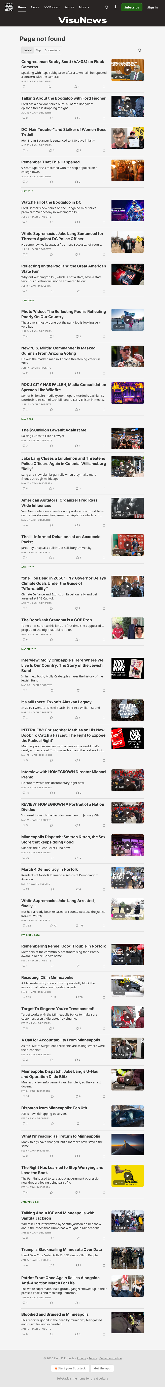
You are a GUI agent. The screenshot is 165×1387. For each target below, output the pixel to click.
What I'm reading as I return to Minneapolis (60, 1136)
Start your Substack (72, 1368)
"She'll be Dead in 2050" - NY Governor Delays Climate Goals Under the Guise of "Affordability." (63, 583)
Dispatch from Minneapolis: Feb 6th (54, 1108)
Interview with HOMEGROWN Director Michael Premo (63, 774)
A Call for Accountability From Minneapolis (60, 1040)
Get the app (102, 1368)
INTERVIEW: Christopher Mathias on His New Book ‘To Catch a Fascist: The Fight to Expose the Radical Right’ (63, 735)
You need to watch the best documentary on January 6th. (60, 815)
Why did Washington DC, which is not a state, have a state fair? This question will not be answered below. (61, 279)
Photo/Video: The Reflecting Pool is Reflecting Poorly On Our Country (63, 314)
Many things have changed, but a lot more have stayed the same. (62, 1144)
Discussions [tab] (52, 50)
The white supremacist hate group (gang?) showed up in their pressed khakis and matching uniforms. (64, 1291)
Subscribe (131, 7)
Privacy (81, 1358)
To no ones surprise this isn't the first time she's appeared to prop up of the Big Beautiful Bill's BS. (62, 628)
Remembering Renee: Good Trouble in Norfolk (63, 946)
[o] (128, 70)
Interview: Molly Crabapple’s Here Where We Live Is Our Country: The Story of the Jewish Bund (62, 665)
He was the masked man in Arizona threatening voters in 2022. (60, 361)
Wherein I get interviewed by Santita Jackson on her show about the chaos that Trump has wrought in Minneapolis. (61, 1226)
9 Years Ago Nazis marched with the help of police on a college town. (59, 170)
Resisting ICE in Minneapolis (47, 977)
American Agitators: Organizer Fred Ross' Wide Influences (59, 503)
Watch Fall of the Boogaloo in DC (51, 202)
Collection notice (110, 1358)
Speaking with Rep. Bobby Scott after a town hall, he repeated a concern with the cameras (64, 74)
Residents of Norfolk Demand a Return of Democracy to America (59, 877)
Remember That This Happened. (51, 162)
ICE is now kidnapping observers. (44, 1113)
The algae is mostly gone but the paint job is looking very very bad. (61, 324)
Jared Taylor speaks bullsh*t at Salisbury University (56, 548)
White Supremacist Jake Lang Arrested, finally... (58, 903)
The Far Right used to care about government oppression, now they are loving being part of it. (61, 1180)
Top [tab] (38, 50)
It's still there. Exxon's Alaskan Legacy (56, 702)
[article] (82, 74)
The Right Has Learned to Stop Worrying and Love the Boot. (62, 1170)
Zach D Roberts (42, 81)
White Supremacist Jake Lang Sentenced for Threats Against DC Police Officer (62, 236)
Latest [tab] (28, 50)
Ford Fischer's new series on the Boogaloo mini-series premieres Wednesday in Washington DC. (58, 210)
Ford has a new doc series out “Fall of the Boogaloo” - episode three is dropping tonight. (58, 106)
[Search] (107, 7)
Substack (63, 1378)
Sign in (152, 7)
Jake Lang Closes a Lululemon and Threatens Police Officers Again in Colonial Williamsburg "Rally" (63, 463)
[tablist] (41, 50)
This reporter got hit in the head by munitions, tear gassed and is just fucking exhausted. (61, 1322)
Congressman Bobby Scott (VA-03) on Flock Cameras (62, 64)
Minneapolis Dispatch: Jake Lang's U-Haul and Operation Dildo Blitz (60, 1074)
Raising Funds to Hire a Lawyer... (43, 436)
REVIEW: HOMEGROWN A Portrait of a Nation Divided (62, 807)
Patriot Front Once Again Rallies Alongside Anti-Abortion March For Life (60, 1280)
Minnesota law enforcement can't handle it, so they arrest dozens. (61, 1084)
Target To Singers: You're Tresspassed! (57, 1008)
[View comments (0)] (50, 86)
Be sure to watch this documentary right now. (53, 783)
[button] (22, 7)
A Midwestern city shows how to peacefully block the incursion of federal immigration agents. (58, 985)
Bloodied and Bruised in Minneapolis (55, 1314)
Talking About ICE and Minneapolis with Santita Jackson (58, 1216)
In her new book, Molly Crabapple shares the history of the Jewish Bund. (62, 678)
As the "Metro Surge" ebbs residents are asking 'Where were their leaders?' (63, 1048)
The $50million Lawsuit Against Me (53, 430)
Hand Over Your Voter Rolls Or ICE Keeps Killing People (59, 1255)
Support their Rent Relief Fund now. (45, 848)
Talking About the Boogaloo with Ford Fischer (63, 98)
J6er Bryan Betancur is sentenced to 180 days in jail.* (58, 140)
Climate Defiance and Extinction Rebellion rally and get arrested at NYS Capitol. (59, 596)
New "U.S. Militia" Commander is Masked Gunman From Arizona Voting (58, 351)
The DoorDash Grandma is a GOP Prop (56, 620)
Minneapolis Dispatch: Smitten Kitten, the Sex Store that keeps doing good (63, 839)
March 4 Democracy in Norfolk (49, 869)
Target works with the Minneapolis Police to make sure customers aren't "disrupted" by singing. (59, 1016)
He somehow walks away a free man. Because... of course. (61, 244)
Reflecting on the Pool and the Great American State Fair (63, 269)
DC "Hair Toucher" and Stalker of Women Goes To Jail (63, 132)
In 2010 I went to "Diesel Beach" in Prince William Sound (60, 708)
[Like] (24, 86)
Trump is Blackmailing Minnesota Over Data (61, 1249)
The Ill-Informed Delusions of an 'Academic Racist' (60, 539)
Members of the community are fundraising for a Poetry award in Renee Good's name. (60, 954)
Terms (93, 1358)
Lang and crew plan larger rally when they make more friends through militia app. (58, 476)
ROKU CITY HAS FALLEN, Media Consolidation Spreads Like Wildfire (63, 387)
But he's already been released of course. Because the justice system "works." (63, 914)
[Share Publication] (115, 7)
